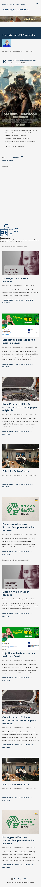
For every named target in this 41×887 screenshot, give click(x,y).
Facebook (5, 4)
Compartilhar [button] (7, 160)
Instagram (11, 4)
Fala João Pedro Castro (15, 471)
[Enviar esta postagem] (22, 157)
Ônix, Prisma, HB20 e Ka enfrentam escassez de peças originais (19, 407)
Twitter (17, 4)
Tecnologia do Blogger (22, 879)
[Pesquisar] (32, 3)
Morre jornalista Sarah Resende (15, 280)
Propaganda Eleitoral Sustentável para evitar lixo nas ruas (18, 527)
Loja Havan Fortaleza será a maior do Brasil (18, 341)
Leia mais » (6, 303)
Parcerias (22, 4)
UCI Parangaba (13, 157)
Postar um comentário (24, 300)
